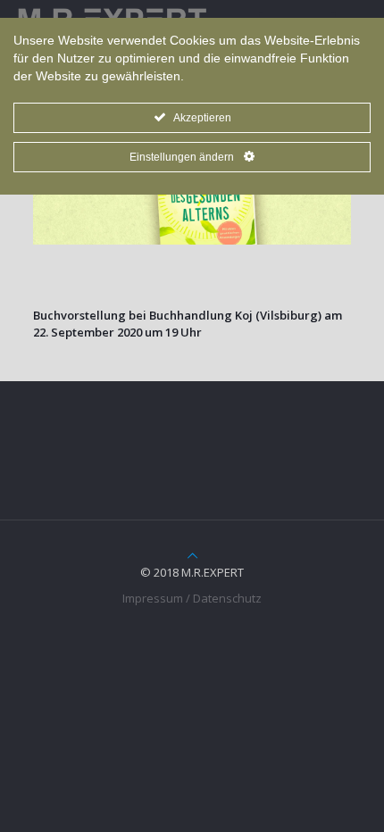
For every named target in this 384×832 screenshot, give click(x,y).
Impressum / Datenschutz (192, 598)
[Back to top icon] (192, 555)
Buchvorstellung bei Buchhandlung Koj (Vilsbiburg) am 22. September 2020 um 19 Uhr (187, 323)
